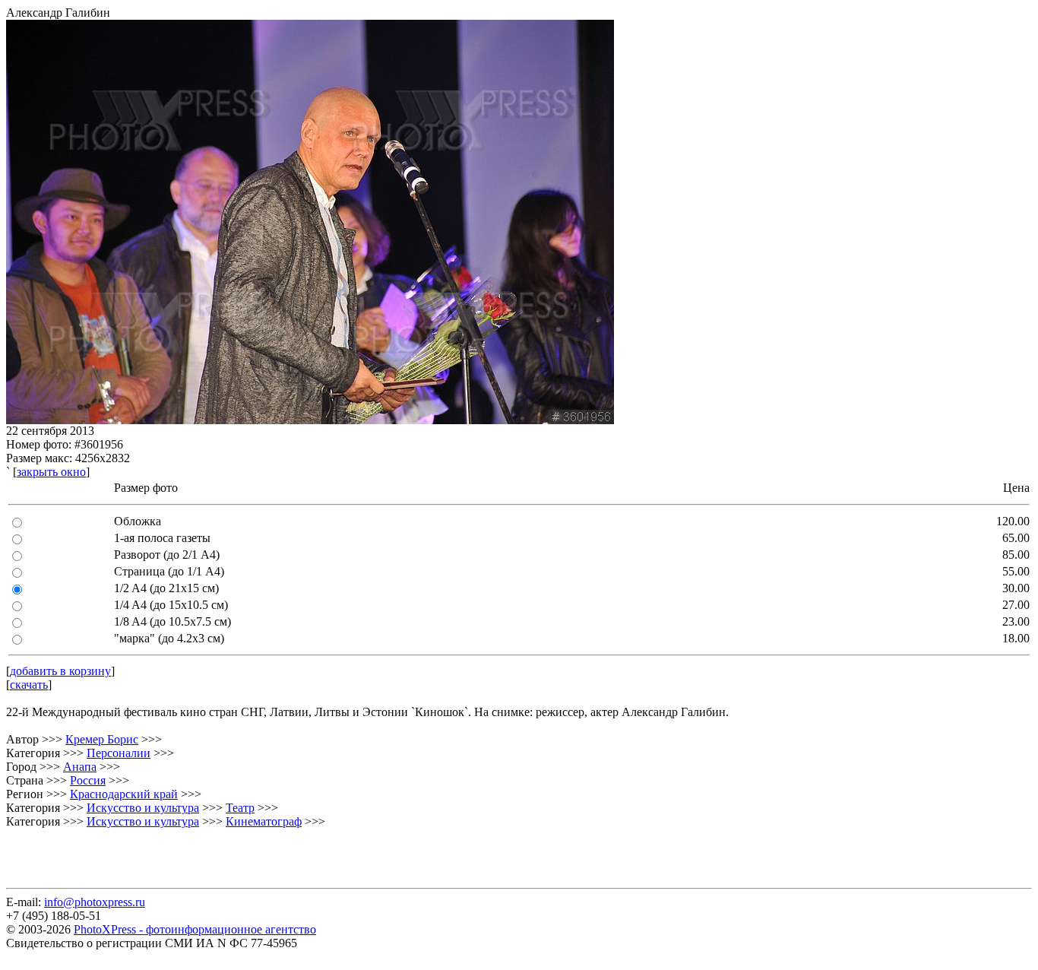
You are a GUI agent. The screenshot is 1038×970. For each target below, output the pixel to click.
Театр (240, 807)
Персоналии (118, 753)
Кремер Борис (101, 739)
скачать (29, 684)
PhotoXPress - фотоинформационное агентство (195, 929)
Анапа (80, 766)
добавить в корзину (60, 670)
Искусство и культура (143, 807)
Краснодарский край (124, 794)
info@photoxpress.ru (94, 902)
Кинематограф (264, 821)
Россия (88, 780)
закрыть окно (51, 471)
